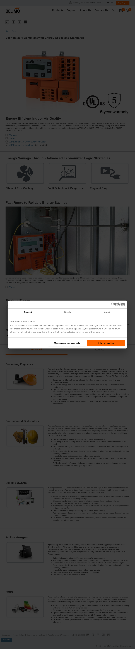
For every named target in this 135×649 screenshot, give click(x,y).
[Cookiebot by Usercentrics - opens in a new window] (113, 304)
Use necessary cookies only (67, 343)
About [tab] (107, 312)
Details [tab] (67, 312)
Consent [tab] (28, 312)
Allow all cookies (106, 343)
